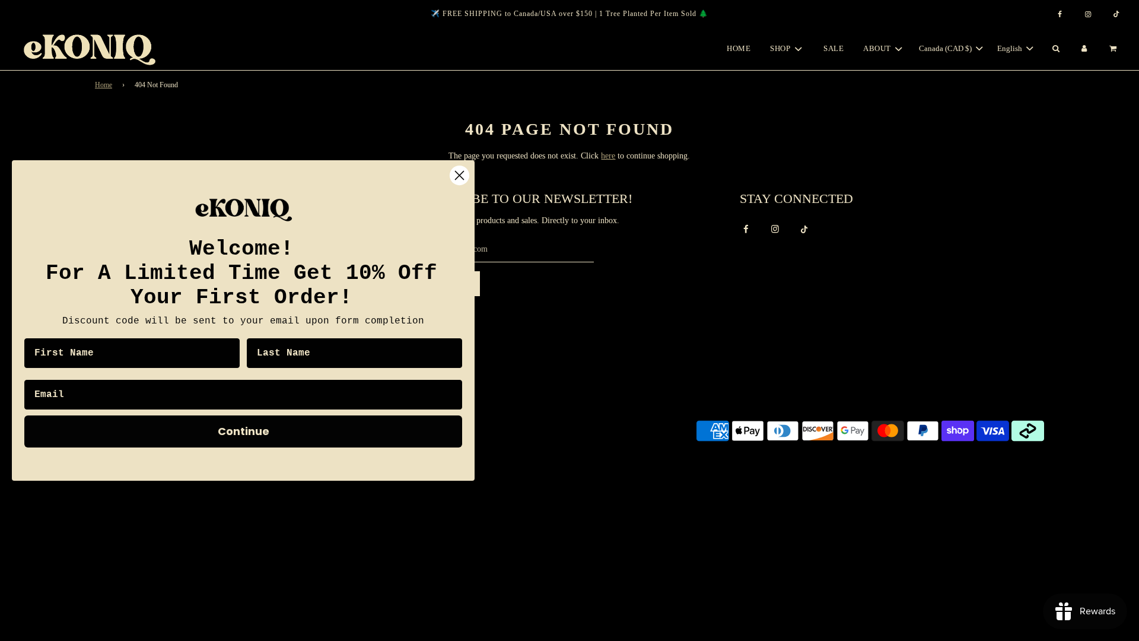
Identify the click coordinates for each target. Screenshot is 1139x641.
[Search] (1055, 49)
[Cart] (1114, 49)
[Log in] (1084, 49)
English (1010, 48)
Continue (243, 431)
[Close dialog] (459, 175)
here (608, 155)
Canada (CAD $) (946, 48)
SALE (833, 48)
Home (738, 48)
